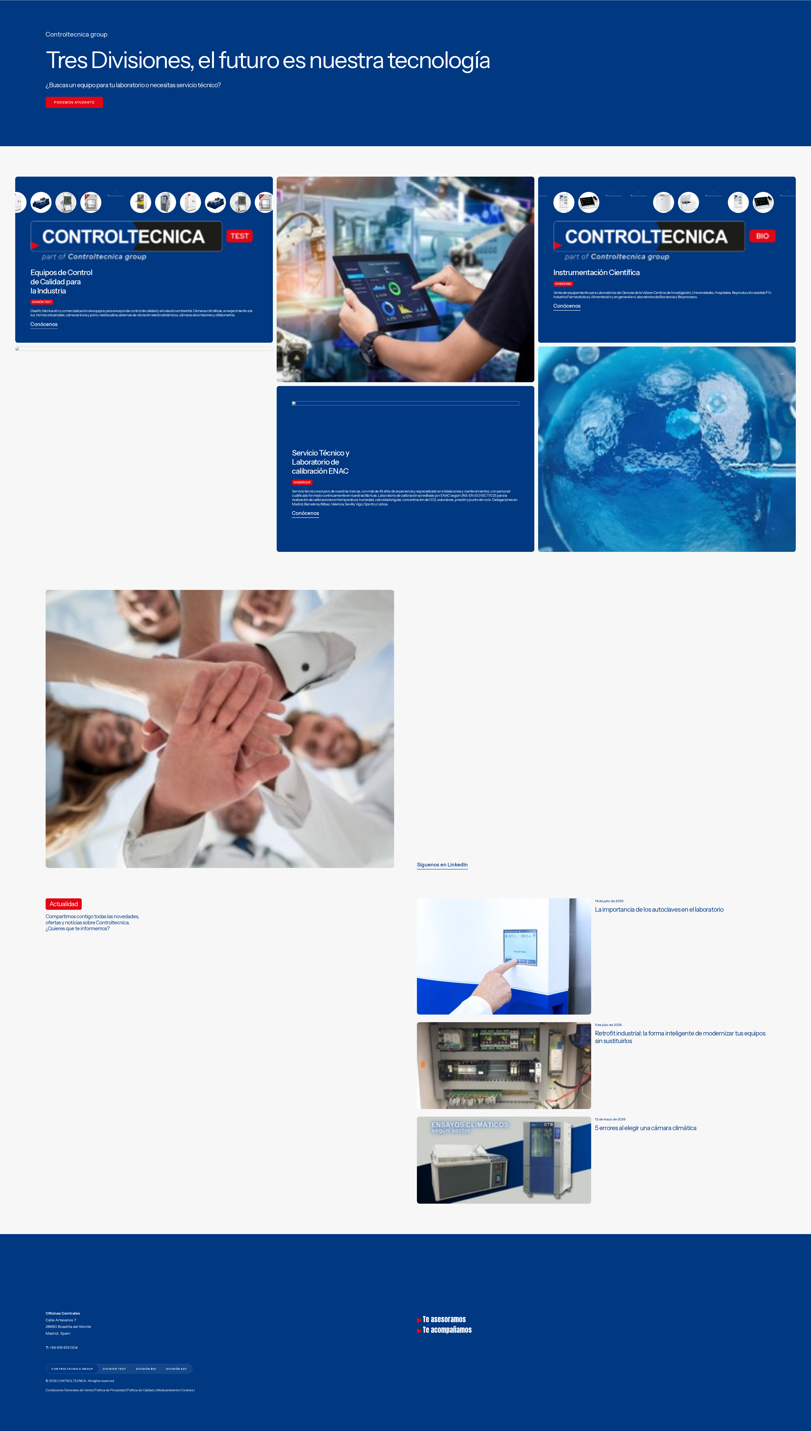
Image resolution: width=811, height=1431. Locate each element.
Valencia (337, 504)
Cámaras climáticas (207, 311)
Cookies (187, 1390)
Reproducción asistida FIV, (751, 293)
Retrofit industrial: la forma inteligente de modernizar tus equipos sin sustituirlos (680, 1037)
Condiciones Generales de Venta (69, 1390)
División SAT (684, 9)
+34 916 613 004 (64, 1347)
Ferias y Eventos (727, 9)
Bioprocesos (687, 297)
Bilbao (325, 504)
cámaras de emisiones (196, 315)
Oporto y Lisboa (375, 504)
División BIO (658, 9)
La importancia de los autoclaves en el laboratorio (659, 909)
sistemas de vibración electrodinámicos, (148, 315)
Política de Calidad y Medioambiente (153, 1390)
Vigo (358, 504)
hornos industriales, (50, 315)
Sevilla (349, 504)
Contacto (754, 9)
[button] (44, 324)
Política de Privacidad (110, 1390)
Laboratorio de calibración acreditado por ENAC (414, 495)
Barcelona (311, 504)
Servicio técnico (304, 491)
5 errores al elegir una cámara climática (646, 1128)
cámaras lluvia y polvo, (82, 315)
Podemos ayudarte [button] (74, 102)
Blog (704, 9)
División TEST (631, 9)
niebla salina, (108, 315)
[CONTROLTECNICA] (34, 8)
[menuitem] (631, 8)
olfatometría (224, 315)
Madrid (297, 504)
